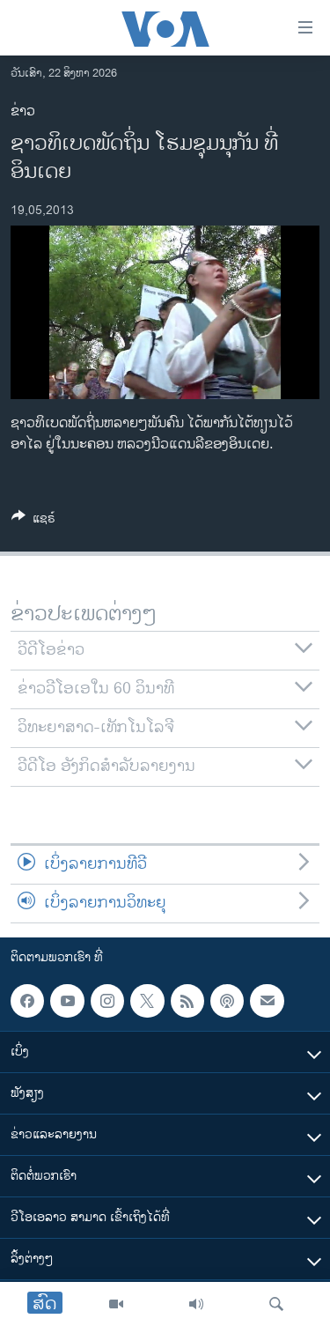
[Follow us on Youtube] (67, 1001)
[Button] (33, 521)
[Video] (116, 1304)
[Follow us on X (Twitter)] (147, 1001)
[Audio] (196, 1304)
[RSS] (187, 1001)
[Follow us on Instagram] (107, 1001)
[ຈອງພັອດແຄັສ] (266, 1001)
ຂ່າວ (23, 111)
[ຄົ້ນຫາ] (276, 1304)
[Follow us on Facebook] (27, 1001)
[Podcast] (227, 1001)
